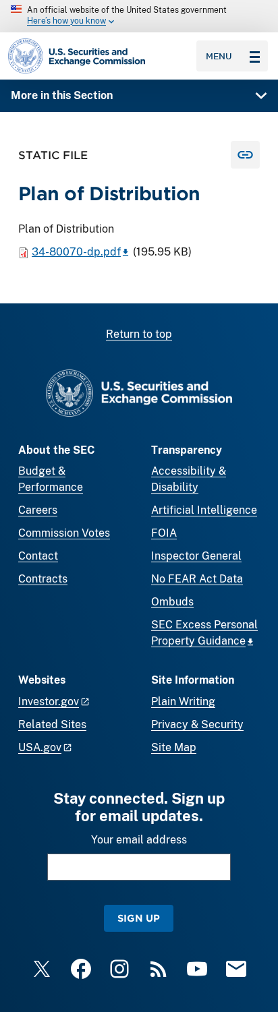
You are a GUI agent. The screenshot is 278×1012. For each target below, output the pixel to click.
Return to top (139, 334)
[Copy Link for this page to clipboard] (245, 155)
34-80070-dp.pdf (76, 251)
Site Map (173, 747)
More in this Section (62, 95)
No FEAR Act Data (197, 578)
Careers (37, 510)
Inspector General (196, 555)
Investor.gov (48, 701)
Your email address (139, 839)
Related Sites (52, 724)
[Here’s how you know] (139, 16)
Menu (219, 56)
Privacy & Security (197, 724)
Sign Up (138, 918)
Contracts (42, 578)
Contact (38, 555)
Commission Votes (64, 533)
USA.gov (39, 747)
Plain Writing (183, 701)
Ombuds (172, 601)
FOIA (164, 533)
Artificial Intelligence (204, 510)
